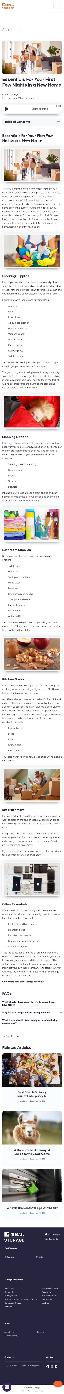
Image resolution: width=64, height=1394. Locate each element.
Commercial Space (12, 1303)
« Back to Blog (11, 1036)
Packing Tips (47, 1292)
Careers (40, 1332)
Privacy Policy (27, 1391)
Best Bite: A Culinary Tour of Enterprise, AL (32, 1094)
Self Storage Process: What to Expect (20, 1299)
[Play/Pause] (7, 109)
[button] (58, 1384)
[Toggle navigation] (57, 6)
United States (10, 1257)
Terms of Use (38, 1391)
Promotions (9, 1307)
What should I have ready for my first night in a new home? (28, 1003)
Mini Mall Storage (10, 94)
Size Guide (9, 1288)
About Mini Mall (11, 1332)
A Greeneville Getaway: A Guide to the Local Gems (32, 1152)
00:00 (58, 106)
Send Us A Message (30, 1366)
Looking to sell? (11, 1336)
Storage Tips (9, 1292)
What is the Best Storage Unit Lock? (32, 1208)
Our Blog (45, 1303)
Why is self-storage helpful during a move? (26, 1012)
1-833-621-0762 (11, 1366)
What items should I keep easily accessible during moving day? (30, 1021)
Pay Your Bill (47, 1299)
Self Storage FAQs (50, 1288)
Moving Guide (10, 1295)
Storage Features (49, 1295)
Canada (39, 1257)
